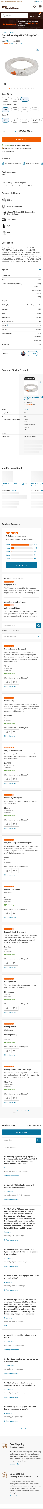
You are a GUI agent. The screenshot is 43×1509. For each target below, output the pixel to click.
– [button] (40, 193)
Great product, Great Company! (17, 1069)
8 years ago (7, 1086)
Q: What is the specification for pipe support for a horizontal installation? (19, 1384)
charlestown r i (8, 810)
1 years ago (7, 670)
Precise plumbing (10, 1035)
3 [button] (21, 1111)
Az (5, 1037)
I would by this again (13, 798)
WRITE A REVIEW (21, 565)
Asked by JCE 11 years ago (14, 1235)
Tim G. (6, 666)
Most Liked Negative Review (15, 602)
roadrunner (8, 716)
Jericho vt (7, 994)
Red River (7, 947)
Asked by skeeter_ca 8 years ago (16, 1171)
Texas (6, 949)
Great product (10, 1027)
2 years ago (7, 720)
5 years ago (7, 862)
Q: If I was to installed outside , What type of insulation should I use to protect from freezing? (21, 1251)
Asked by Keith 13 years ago (14, 1321)
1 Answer (7, 1168)
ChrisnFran (8, 1082)
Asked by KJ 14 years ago (13, 1369)
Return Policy (14, 1496)
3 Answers (8, 1342)
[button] (8, 44)
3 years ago (7, 767)
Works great (8, 1030)
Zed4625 (7, 763)
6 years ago (7, 951)
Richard (7, 808)
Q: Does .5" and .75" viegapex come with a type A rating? (21, 1277)
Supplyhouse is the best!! (15, 649)
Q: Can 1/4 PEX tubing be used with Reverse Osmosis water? (19, 1186)
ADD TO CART (22, 139)
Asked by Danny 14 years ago (15, 1393)
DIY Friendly (9, 701)
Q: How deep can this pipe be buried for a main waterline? (21, 1360)
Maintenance (9, 992)
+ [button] (40, 353)
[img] (6, 43)
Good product (10, 982)
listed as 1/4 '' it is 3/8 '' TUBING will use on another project (20, 802)
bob (5, 897)
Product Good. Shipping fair (16, 932)
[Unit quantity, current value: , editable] (10, 131)
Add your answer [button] (12, 1176)
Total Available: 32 (8, 151)
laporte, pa (7, 900)
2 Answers (8, 1282)
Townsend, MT (8, 1084)
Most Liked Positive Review (14, 579)
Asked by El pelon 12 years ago (15, 1262)
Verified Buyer (10, 673)
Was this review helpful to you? (16, 678)
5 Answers (8, 1318)
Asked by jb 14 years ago (13, 1417)
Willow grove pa (9, 765)
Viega (8, 41)
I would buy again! (12, 889)
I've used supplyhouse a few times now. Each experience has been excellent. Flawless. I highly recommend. (21, 756)
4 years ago (7, 812)
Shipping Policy (14, 1464)
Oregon (6, 718)
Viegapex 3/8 (10, 585)
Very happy (8, 893)
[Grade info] (7, 325)
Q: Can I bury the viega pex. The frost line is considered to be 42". (20, 1408)
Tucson (6, 860)
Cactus (6, 858)
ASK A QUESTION (21, 1132)
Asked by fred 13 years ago (14, 1345)
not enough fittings (12, 608)
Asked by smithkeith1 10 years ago (17, 1195)
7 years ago (7, 996)
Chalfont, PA (8, 668)
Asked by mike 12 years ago (14, 1286)
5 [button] (28, 1111)
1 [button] (14, 1111)
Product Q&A (8, 1125)
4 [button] (25, 1111)
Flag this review (10, 686)
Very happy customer (13, 750)
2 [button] (17, 1111)
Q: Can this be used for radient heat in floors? (20, 1336)
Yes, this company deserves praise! (19, 843)
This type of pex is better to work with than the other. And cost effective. (20, 986)
